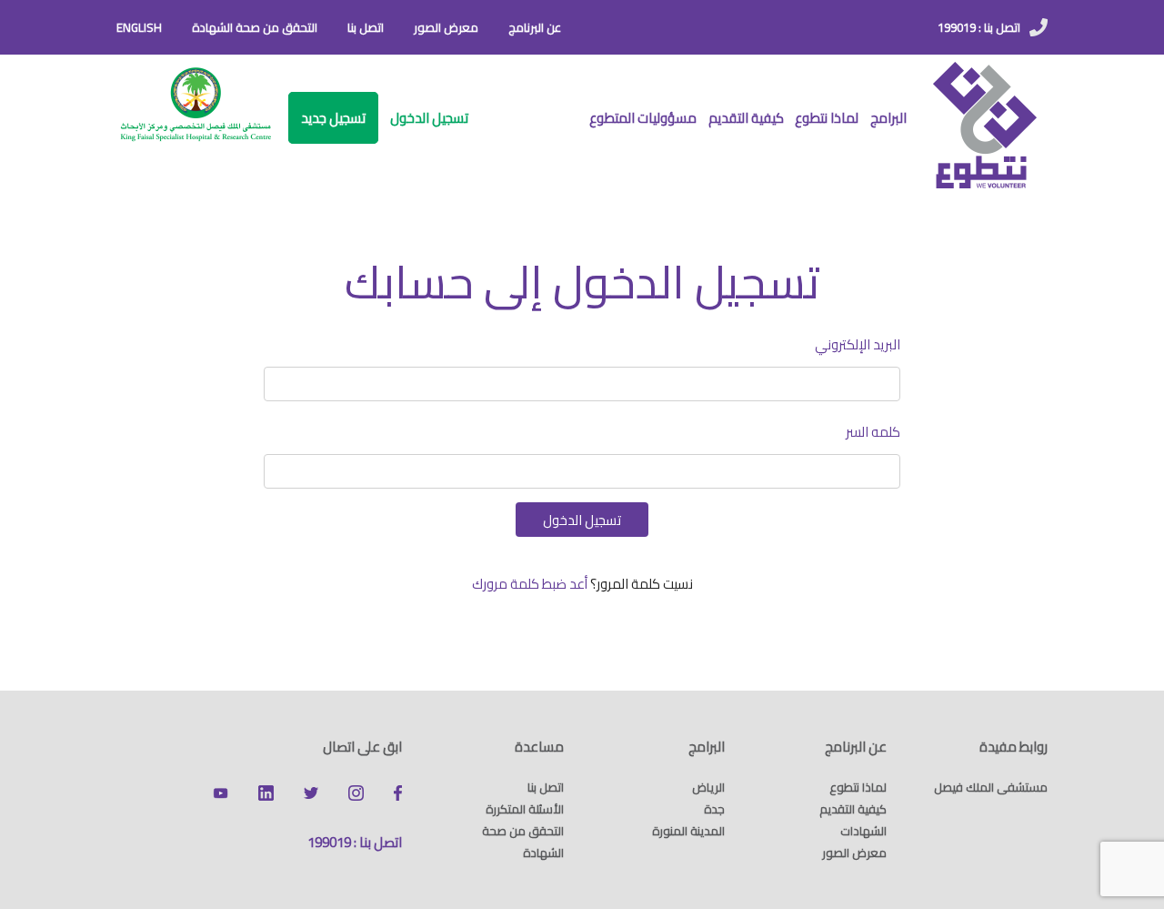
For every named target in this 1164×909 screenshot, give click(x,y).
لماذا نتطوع (826, 118)
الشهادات (863, 831)
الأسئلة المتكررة (525, 809)
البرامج (888, 118)
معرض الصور (446, 27)
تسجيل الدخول (429, 118)
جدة (714, 809)
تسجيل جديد (333, 118)
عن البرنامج (534, 27)
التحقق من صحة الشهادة (254, 27)
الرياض (708, 787)
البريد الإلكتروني (857, 344)
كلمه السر (873, 432)
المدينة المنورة (688, 831)
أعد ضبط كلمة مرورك (529, 584)
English (139, 27)
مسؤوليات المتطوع (643, 118)
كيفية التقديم (746, 118)
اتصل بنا (365, 27)
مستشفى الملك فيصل (991, 787)
